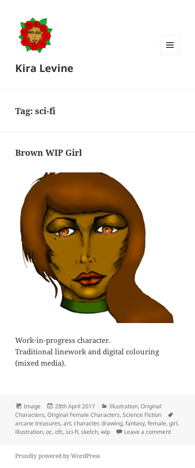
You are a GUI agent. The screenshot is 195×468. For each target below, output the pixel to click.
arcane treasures (38, 423)
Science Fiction (142, 415)
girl (173, 423)
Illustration (123, 406)
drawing (112, 423)
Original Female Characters (83, 415)
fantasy (135, 423)
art (67, 423)
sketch (89, 432)
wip (105, 432)
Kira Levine (44, 68)
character (86, 423)
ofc (59, 432)
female (157, 423)
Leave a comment (147, 432)
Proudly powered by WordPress (57, 456)
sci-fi (72, 432)
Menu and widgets (170, 54)
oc (49, 432)
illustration (29, 432)
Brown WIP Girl (48, 152)
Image (32, 406)
